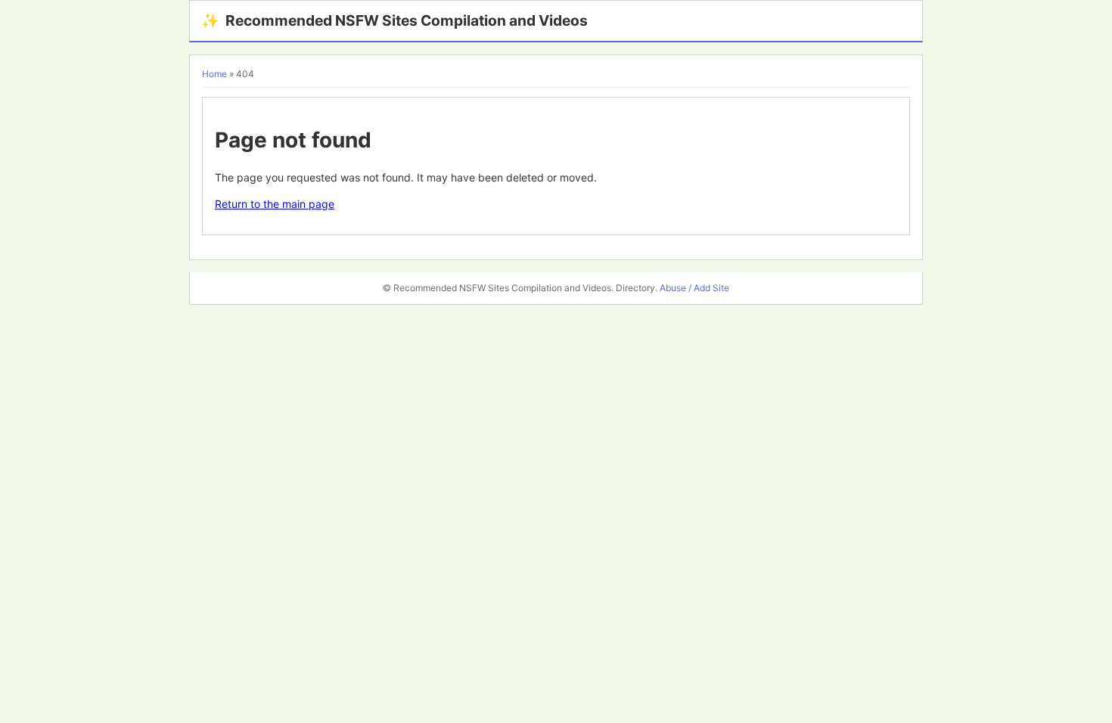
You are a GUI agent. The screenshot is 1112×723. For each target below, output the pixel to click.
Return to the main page (274, 203)
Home (214, 73)
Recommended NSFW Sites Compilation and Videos (394, 20)
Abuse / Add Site (694, 287)
